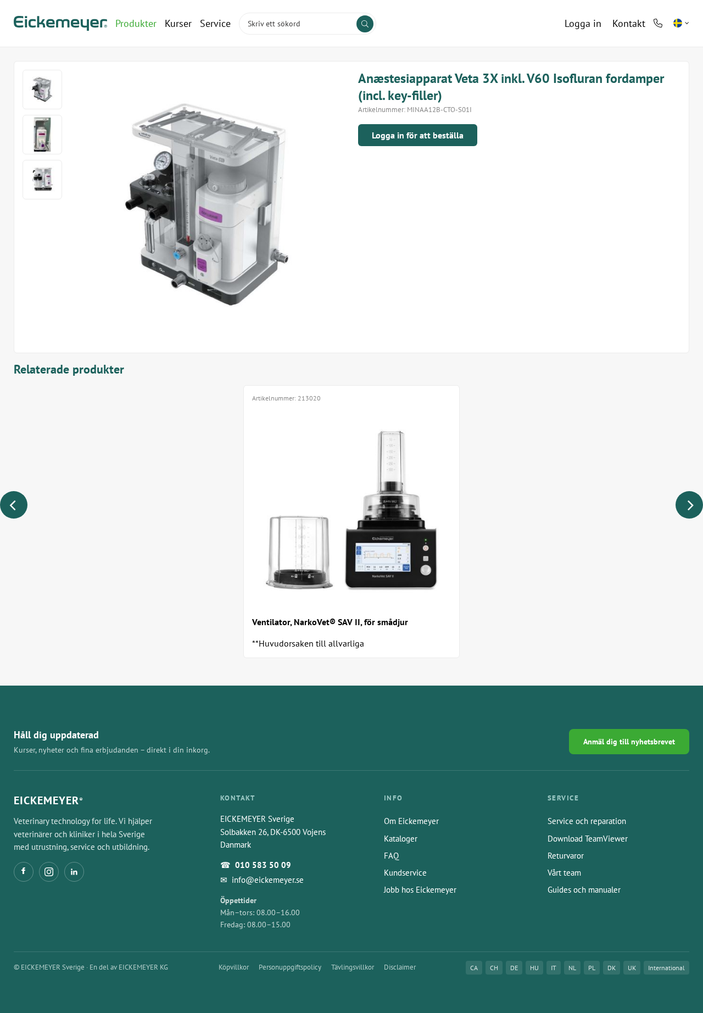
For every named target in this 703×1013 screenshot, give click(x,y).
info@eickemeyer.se (268, 880)
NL (572, 968)
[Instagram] (49, 872)
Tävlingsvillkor (352, 967)
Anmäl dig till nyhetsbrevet (629, 742)
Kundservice (405, 872)
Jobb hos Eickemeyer (420, 889)
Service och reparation (587, 821)
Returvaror (566, 855)
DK (611, 968)
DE (514, 968)
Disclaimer (400, 967)
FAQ (391, 855)
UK (632, 968)
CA (474, 968)
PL (591, 968)
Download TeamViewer (588, 838)
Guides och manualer (584, 889)
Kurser (178, 23)
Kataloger (400, 838)
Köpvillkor (234, 967)
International (666, 968)
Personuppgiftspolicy (290, 967)
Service (215, 23)
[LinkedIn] (74, 872)
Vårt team (564, 872)
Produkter (136, 23)
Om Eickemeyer (411, 821)
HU (534, 968)
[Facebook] (24, 872)
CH (494, 968)
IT (553, 968)
